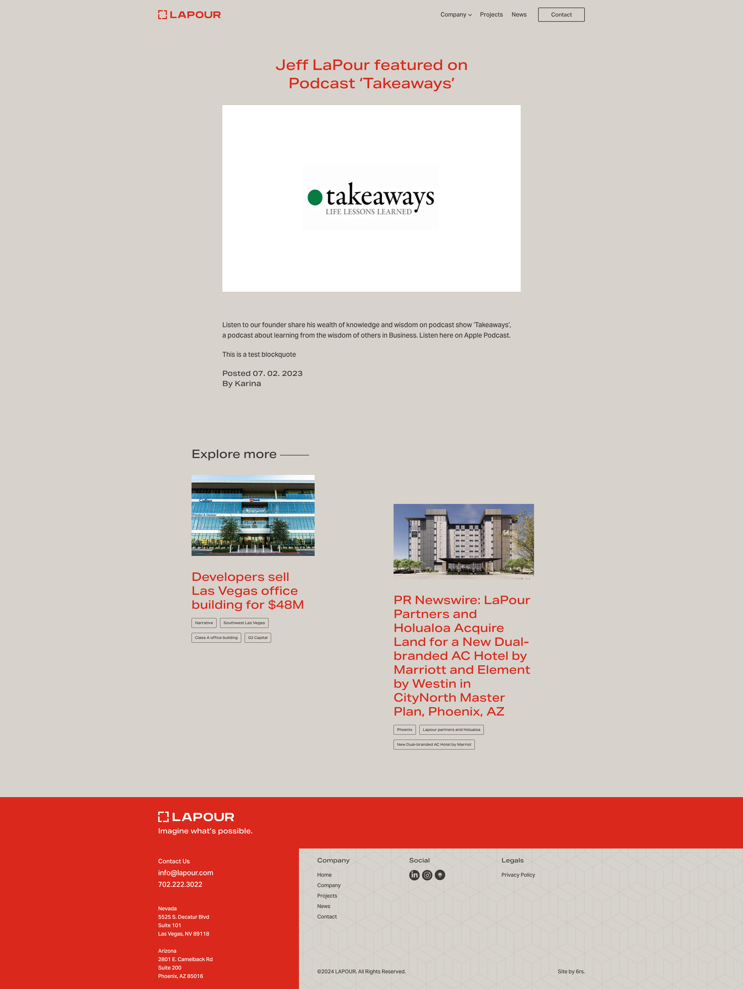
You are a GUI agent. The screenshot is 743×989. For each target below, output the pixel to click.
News (323, 906)
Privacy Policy (518, 874)
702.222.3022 (180, 884)
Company (329, 885)
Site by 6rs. (571, 971)
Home (324, 874)
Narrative (204, 623)
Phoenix (404, 729)
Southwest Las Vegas (244, 623)
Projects (327, 895)
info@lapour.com (185, 872)
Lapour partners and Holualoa (451, 729)
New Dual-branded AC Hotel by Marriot (434, 744)
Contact (561, 14)
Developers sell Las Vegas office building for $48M (248, 590)
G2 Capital (258, 637)
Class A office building (216, 637)
